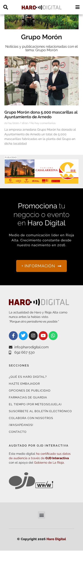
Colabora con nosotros (31, 418)
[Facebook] (13, 335)
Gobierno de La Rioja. (49, 462)
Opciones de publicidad (29, 390)
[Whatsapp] (53, 335)
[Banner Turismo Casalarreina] (41, 181)
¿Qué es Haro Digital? (28, 376)
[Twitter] (23, 335)
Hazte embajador (24, 383)
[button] (41, 515)
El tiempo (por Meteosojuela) (35, 404)
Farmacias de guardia (28, 397)
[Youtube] (43, 335)
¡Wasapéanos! (21, 425)
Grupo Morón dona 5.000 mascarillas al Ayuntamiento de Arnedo (40, 114)
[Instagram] (33, 335)
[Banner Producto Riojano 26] (41, 26)
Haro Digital (56, 539)
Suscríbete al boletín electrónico (40, 411)
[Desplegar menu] (77, 7)
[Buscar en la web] (5, 7)
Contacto (18, 431)
